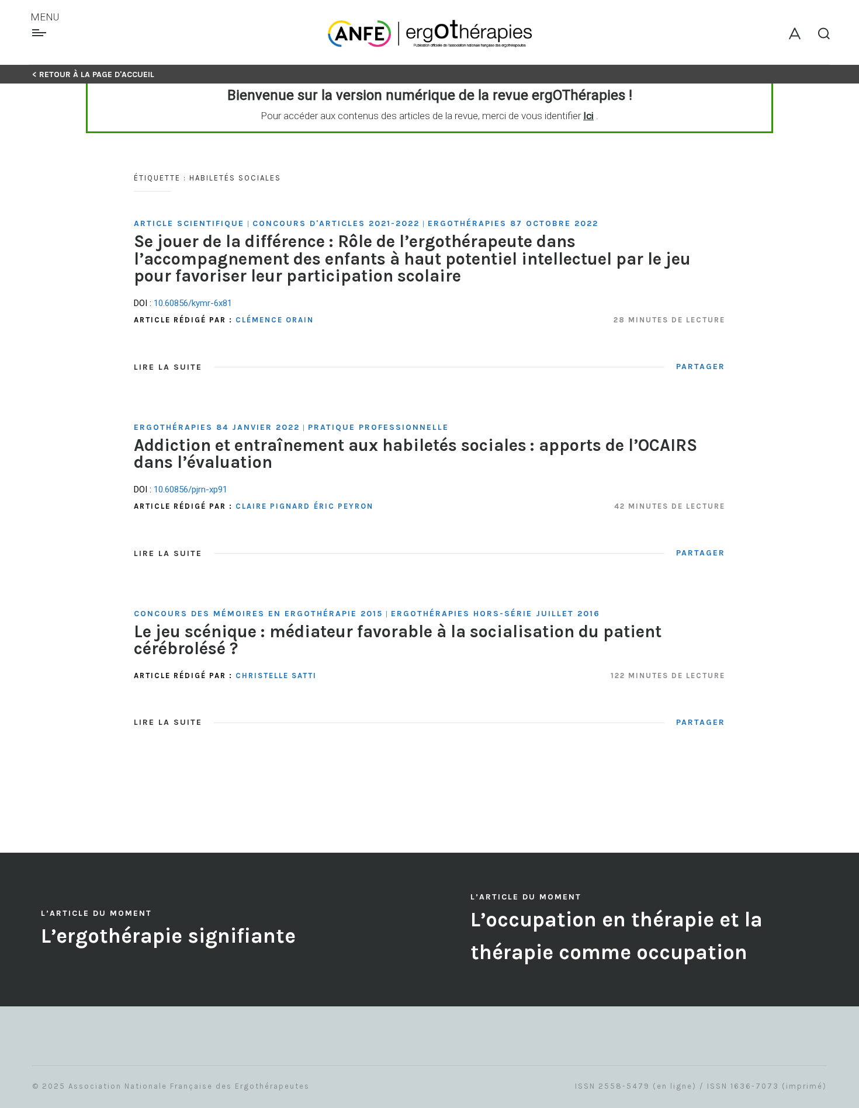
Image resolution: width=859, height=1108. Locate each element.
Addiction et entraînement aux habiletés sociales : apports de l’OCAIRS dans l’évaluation (415, 453)
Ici (588, 115)
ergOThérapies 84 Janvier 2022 (217, 427)
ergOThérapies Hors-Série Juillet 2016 (495, 614)
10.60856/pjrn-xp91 (190, 489)
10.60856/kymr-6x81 (193, 303)
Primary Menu (40, 32)
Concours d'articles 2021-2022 (336, 223)
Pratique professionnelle (378, 427)
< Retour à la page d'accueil (93, 74)
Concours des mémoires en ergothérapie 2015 (258, 614)
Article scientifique (189, 223)
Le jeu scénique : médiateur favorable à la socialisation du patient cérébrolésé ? (397, 639)
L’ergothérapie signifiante (168, 936)
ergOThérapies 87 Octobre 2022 (513, 223)
